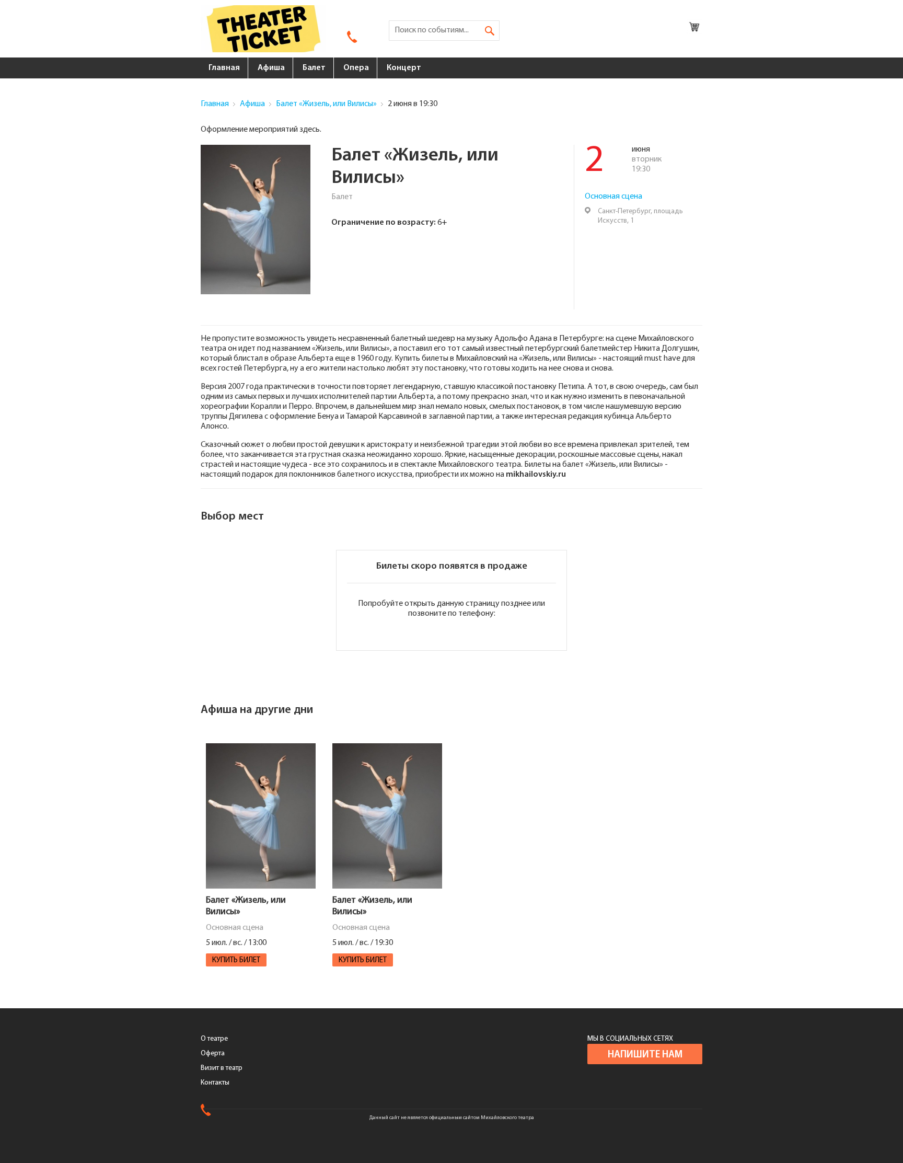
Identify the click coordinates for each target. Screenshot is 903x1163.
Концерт (404, 68)
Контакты (215, 1083)
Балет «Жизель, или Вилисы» (326, 104)
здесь (309, 129)
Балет (314, 68)
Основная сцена (613, 196)
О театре (214, 1039)
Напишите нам (645, 1055)
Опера (356, 68)
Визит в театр (221, 1068)
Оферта (213, 1053)
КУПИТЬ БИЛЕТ (236, 960)
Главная (224, 68)
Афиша (271, 68)
